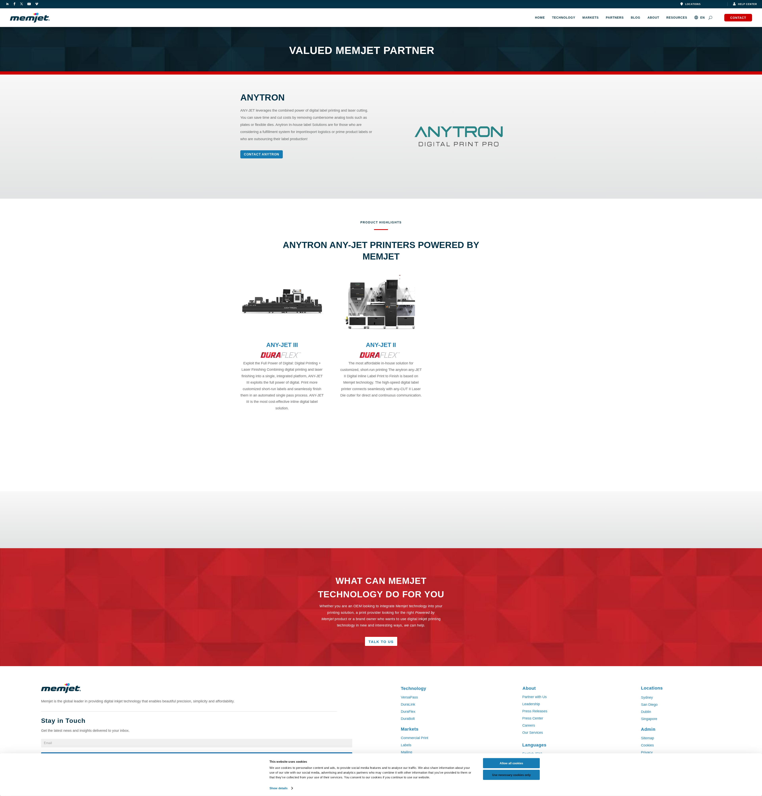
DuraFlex (408, 712)
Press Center (532, 718)
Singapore (649, 719)
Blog (635, 17)
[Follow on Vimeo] (36, 4)
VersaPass (409, 697)
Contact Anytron (261, 154)
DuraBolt (408, 719)
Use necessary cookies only (511, 774)
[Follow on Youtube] (29, 4)
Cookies (647, 745)
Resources (676, 17)
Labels (406, 745)
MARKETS (590, 17)
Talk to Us (381, 642)
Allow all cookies (511, 763)
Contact (738, 17)
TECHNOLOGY (563, 17)
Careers (528, 725)
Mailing (406, 752)
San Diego (649, 705)
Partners (615, 17)
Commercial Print (414, 738)
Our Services (532, 733)
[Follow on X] (21, 4)
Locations (693, 4)
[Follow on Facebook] (14, 4)
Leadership (531, 704)
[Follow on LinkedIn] (7, 4)
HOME (540, 17)
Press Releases (534, 711)
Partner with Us (534, 697)
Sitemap (647, 738)
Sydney (647, 697)
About (653, 17)
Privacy (647, 752)
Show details (278, 788)
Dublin (646, 712)
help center (747, 4)
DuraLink (408, 704)
